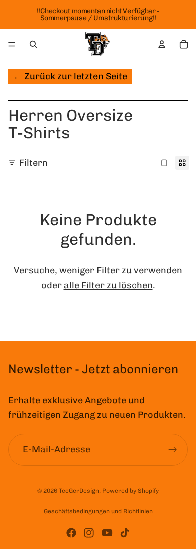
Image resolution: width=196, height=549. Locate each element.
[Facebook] (71, 533)
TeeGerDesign (79, 490)
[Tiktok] (125, 533)
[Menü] (11, 44)
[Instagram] (89, 533)
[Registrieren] (172, 450)
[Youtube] (107, 533)
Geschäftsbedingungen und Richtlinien (98, 511)
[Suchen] (33, 44)
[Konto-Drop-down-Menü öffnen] (162, 44)
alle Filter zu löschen (108, 285)
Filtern (33, 162)
